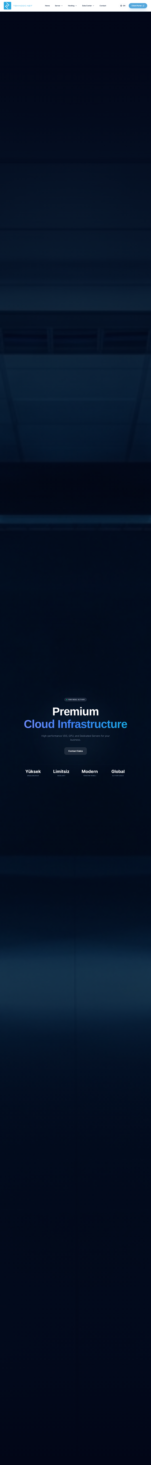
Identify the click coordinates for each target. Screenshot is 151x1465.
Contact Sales (75, 751)
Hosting (71, 6)
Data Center (87, 6)
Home (47, 6)
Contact (103, 6)
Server (57, 6)
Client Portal (137, 6)
